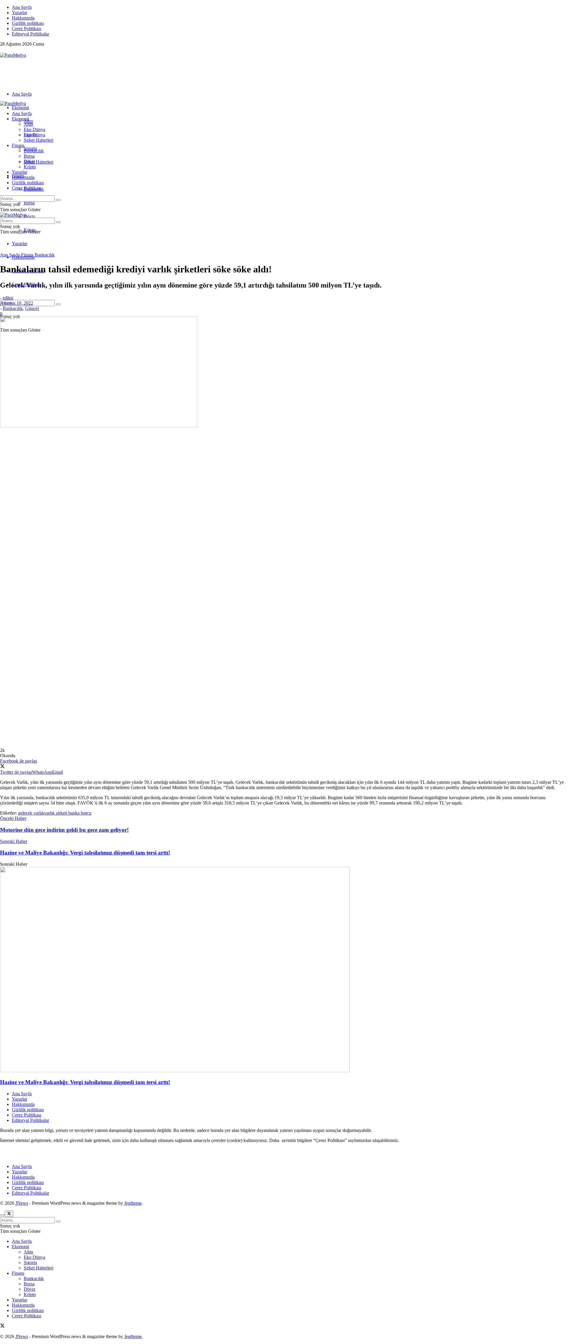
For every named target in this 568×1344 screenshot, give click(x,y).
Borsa (29, 202)
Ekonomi (20, 107)
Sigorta (30, 134)
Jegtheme (133, 1203)
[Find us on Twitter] (2, 49)
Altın (28, 124)
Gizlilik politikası (28, 23)
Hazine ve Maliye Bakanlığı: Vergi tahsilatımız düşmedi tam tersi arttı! (85, 1082)
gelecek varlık (31, 812)
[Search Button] (58, 304)
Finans (18, 145)
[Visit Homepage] (13, 55)
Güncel (32, 308)
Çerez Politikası (26, 28)
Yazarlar (19, 12)
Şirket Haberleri (38, 161)
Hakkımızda (23, 17)
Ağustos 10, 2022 (16, 303)
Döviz (29, 216)
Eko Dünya (34, 129)
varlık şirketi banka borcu (67, 812)
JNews (21, 1203)
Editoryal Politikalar (30, 33)
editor (8, 297)
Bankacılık (34, 150)
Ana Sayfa (22, 7)
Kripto (30, 166)
